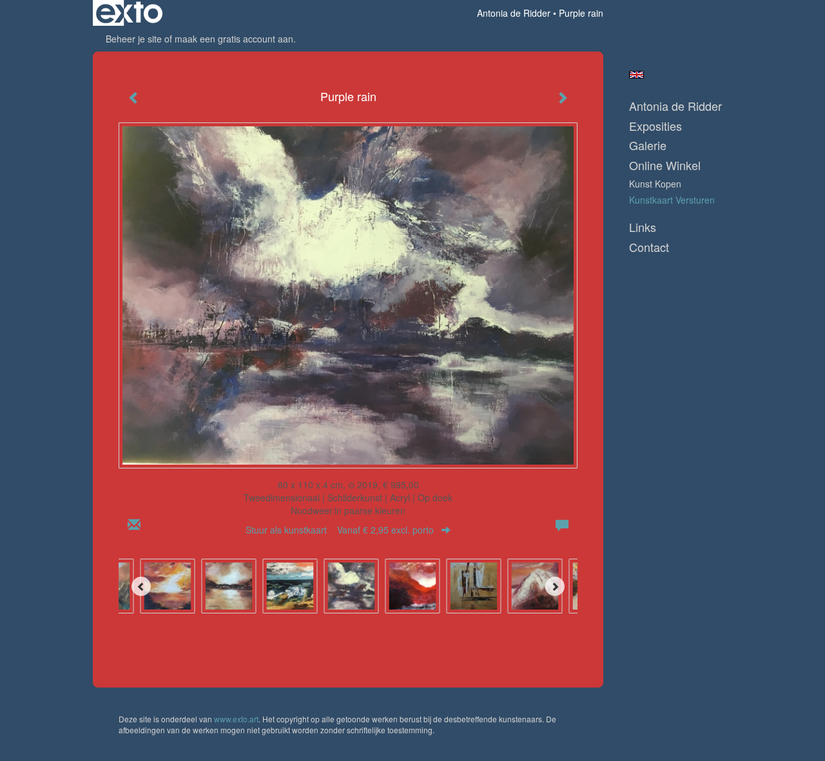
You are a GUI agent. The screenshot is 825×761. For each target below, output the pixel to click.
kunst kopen (655, 183)
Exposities (655, 126)
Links (642, 227)
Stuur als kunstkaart (340, 529)
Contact (649, 247)
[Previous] (141, 586)
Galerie (647, 145)
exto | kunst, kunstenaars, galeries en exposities (129, 13)
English (636, 75)
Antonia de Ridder (513, 12)
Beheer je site (134, 38)
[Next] (555, 586)
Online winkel (665, 165)
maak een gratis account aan (234, 38)
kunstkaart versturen (672, 199)
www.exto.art (236, 718)
